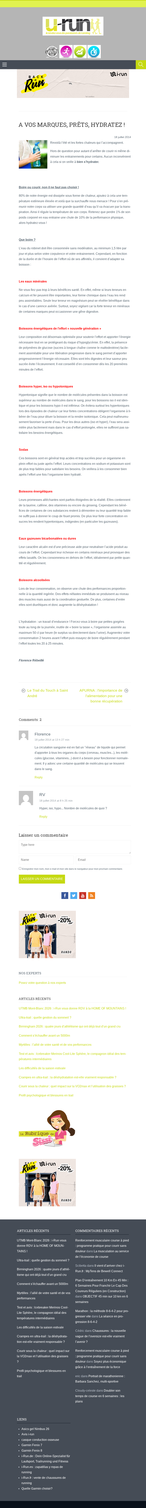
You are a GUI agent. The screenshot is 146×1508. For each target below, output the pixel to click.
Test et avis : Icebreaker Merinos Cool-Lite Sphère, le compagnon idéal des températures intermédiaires (42, 1313)
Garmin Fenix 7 (31, 1445)
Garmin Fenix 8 (31, 1450)
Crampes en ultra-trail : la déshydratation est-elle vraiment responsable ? (67, 1077)
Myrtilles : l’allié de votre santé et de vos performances (55, 1044)
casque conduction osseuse (40, 1439)
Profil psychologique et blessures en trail (46, 1095)
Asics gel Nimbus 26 (35, 1429)
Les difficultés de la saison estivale (42, 1068)
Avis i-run (27, 1434)
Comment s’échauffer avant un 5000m (45, 1035)
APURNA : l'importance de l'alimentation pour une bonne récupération (100, 695)
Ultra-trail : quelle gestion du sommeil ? (45, 1017)
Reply (39, 777)
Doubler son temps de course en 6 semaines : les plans (99, 1396)
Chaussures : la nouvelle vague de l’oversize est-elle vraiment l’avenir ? (100, 1336)
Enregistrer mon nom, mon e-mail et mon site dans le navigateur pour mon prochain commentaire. (72, 869)
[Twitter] (73, 895)
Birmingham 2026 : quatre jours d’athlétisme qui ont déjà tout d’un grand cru (70, 1026)
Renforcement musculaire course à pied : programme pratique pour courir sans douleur (102, 1246)
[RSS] (91, 895)
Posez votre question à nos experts (42, 982)
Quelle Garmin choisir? (36, 1488)
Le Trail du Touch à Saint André (47, 693)
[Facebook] (64, 895)
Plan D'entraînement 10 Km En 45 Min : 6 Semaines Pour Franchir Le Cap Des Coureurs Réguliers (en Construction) (101, 1286)
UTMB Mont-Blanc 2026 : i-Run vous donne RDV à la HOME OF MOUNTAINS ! (72, 1008)
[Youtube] (82, 895)
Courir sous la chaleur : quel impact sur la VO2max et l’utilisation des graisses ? (72, 1086)
